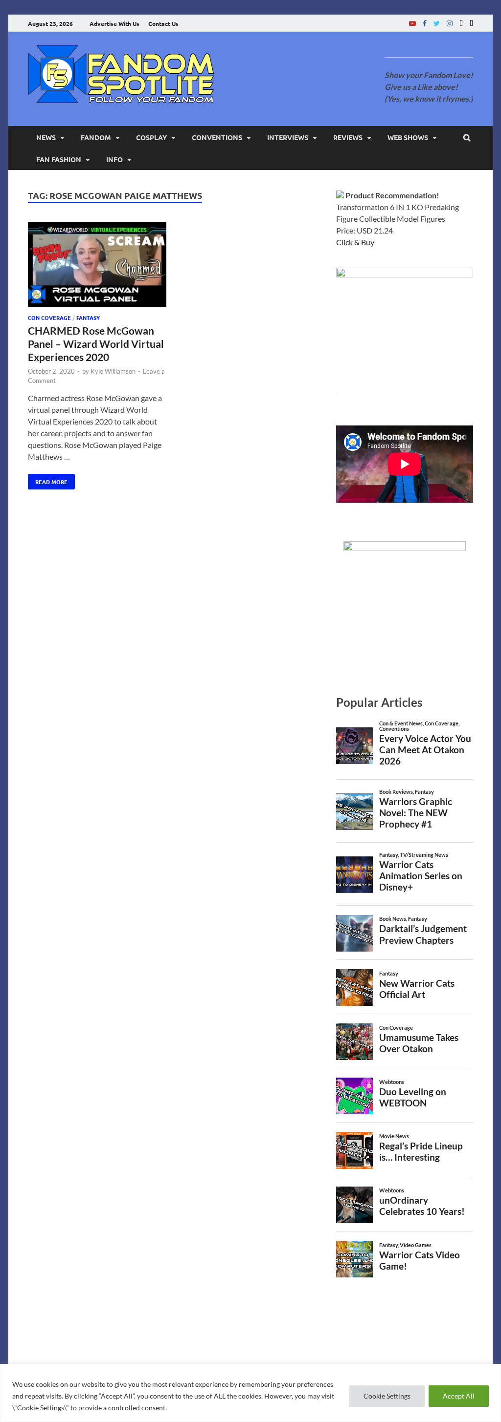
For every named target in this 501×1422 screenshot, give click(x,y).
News (46, 137)
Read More (48, 480)
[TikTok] (471, 23)
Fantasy (88, 317)
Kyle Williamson (113, 371)
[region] (250, 1393)
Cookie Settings (387, 1396)
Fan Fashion (58, 159)
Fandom (96, 137)
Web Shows (407, 137)
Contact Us (163, 23)
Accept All (459, 1396)
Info (114, 159)
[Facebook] (424, 23)
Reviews (348, 137)
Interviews (287, 137)
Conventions (217, 137)
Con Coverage (49, 317)
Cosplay (151, 137)
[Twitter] (436, 23)
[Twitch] (461, 23)
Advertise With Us (114, 23)
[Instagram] (449, 23)
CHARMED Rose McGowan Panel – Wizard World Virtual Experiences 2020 (96, 343)
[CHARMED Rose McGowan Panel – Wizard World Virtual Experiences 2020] (97, 266)
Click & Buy (355, 242)
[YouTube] (412, 23)
